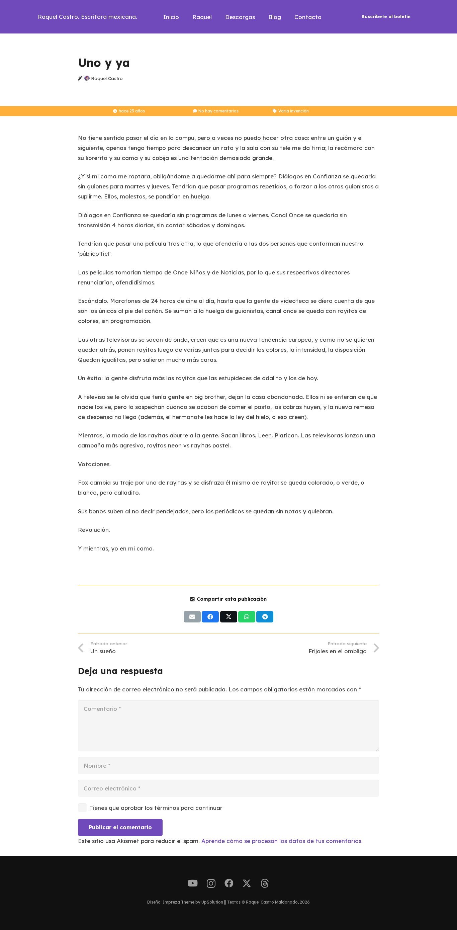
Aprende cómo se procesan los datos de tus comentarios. (282, 840)
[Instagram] (211, 884)
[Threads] (264, 883)
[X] (246, 883)
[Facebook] (229, 883)
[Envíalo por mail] (192, 616)
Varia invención (293, 110)
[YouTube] (193, 883)
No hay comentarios (218, 110)
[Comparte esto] (210, 616)
